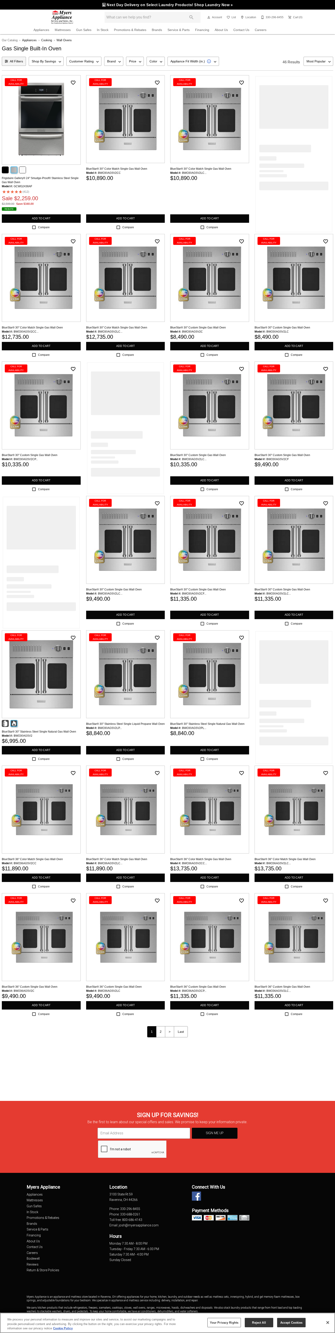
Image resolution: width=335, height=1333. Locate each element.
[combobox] (46, 61)
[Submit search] (191, 17)
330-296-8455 (130, 1209)
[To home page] (62, 17)
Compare (44, 227)
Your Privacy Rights (224, 1322)
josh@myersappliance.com (139, 1225)
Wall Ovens (64, 40)
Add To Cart (41, 218)
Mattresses (63, 30)
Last (181, 1031)
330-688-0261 (130, 1214)
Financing (202, 30)
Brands (157, 30)
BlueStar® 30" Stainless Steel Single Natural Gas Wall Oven (39, 731)
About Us (221, 30)
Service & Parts (179, 30)
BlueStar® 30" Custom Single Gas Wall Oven (198, 327)
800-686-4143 (132, 1220)
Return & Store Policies (43, 1270)
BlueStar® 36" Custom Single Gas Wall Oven (29, 986)
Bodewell (33, 1258)
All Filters (16, 61)
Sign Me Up (215, 1133)
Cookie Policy (63, 1328)
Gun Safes (83, 30)
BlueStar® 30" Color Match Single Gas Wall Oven (116, 168)
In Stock (102, 30)
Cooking (46, 40)
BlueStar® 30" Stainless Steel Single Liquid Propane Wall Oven (125, 723)
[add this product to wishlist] (73, 82)
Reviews (33, 1264)
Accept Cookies (291, 1322)
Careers (260, 30)
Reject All (259, 1322)
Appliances (41, 30)
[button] (208, 17)
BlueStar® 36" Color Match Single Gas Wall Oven (32, 859)
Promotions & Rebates (130, 30)
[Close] (328, 1323)
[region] (167, 1323)
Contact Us (241, 30)
